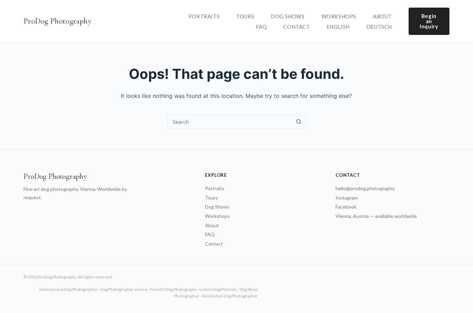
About (382, 16)
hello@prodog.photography (365, 188)
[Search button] (298, 121)
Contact (296, 27)
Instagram (347, 198)
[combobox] (230, 122)
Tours (245, 16)
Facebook (346, 207)
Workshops (338, 16)
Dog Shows (287, 16)
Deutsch (379, 27)
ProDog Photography (57, 21)
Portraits (204, 16)
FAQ (261, 27)
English (338, 27)
